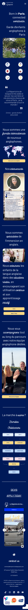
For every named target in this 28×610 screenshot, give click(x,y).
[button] (4, 48)
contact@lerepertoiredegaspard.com (14, 566)
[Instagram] (10, 592)
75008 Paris (14, 572)
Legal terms (18, 584)
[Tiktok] (5, 592)
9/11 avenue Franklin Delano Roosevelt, (14, 570)
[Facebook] (18, 592)
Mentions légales (14, 586)
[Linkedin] (14, 592)
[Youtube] (22, 592)
